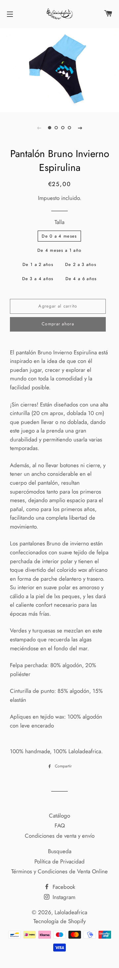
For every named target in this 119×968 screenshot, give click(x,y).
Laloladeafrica (71, 912)
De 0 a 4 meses (59, 236)
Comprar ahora (58, 324)
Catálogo (59, 816)
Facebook (63, 887)
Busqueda (59, 851)
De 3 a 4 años (38, 278)
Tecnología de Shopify (59, 921)
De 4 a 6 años (81, 278)
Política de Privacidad (59, 861)
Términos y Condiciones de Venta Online (59, 871)
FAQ (60, 825)
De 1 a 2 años (37, 264)
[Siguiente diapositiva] (80, 127)
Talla (59, 222)
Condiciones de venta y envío (60, 836)
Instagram (63, 897)
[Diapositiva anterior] (39, 127)
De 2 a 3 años (80, 264)
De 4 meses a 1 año (59, 250)
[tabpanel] (59, 69)
